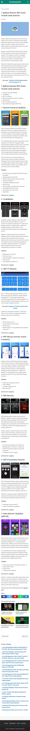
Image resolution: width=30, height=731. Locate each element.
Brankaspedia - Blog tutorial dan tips (16, 728)
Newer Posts (5, 636)
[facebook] (4, 596)
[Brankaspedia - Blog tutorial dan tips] (15, 2)
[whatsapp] (20, 596)
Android (11, 195)
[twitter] (9, 596)
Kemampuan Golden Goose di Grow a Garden (15, 710)
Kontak (6, 723)
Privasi (18, 723)
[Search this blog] (28, 2)
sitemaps (23, 723)
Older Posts (25, 636)
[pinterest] (15, 596)
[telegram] (26, 596)
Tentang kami (12, 723)
